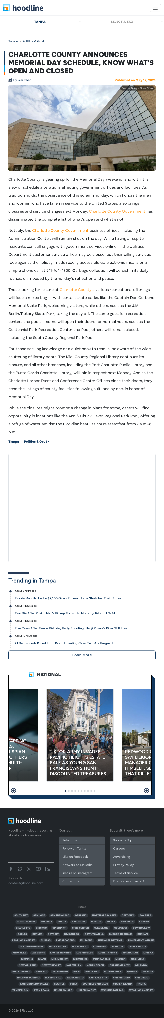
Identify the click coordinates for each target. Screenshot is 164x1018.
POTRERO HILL (113, 971)
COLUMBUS (120, 928)
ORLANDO (141, 965)
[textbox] (123, 22)
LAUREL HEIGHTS (60, 953)
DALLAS (22, 934)
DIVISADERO (71, 934)
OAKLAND (81, 915)
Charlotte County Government (117, 212)
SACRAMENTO (75, 978)
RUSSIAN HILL (53, 978)
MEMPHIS (27, 959)
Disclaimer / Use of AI (129, 881)
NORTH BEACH (95, 965)
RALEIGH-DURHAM (28, 978)
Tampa (13, 41)
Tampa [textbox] (40, 22)
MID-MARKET (59, 959)
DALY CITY (128, 915)
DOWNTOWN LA (94, 934)
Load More (82, 655)
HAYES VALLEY (57, 946)
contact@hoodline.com (25, 883)
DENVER (37, 934)
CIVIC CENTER (80, 928)
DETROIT (53, 934)
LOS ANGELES (84, 953)
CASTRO (144, 921)
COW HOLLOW (141, 928)
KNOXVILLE (19, 953)
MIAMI (42, 959)
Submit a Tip (122, 840)
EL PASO (46, 940)
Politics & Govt (33, 41)
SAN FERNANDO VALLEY (34, 984)
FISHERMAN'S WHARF (141, 940)
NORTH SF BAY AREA (104, 915)
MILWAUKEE (80, 959)
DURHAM (142, 934)
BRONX (111, 921)
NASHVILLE (137, 959)
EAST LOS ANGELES (23, 940)
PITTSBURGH (60, 971)
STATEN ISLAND (122, 984)
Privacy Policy (123, 865)
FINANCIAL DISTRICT (110, 940)
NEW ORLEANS (27, 965)
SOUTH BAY (21, 915)
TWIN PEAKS (41, 990)
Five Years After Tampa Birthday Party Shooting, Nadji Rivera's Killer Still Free (71, 628)
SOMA (73, 984)
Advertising (121, 857)
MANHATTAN (130, 953)
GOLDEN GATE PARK (32, 946)
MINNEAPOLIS (101, 959)
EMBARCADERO (65, 940)
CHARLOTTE (23, 928)
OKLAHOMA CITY (120, 965)
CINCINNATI (59, 928)
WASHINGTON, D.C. (112, 990)
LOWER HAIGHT (107, 953)
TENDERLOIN (20, 990)
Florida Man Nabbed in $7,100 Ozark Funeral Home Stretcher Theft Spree (68, 598)
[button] (13, 790)
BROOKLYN (127, 921)
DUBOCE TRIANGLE (120, 934)
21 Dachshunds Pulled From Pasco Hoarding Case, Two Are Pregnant (64, 643)
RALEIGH (148, 971)
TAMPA (141, 984)
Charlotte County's (77, 290)
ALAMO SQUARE (26, 921)
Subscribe (69, 840)
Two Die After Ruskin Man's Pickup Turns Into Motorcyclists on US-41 (65, 613)
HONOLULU (99, 946)
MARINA (148, 953)
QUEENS (132, 971)
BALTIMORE (79, 921)
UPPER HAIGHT (87, 990)
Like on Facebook (75, 857)
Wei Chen (22, 80)
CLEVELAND (101, 928)
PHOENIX (41, 971)
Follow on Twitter (75, 848)
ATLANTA (46, 921)
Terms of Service (125, 873)
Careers (119, 848)
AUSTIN (62, 921)
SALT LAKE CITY (98, 978)
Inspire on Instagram (77, 873)
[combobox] (41, 22)
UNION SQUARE (63, 990)
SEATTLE (59, 984)
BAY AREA (145, 915)
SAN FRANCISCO (59, 915)
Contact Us (70, 881)
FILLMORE (86, 940)
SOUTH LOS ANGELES (95, 984)
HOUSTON (117, 946)
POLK (76, 971)
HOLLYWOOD (79, 946)
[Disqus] (82, 507)
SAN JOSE (39, 915)
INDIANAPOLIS (137, 946)
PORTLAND (92, 971)
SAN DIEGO (141, 978)
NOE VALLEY (73, 965)
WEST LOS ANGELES (141, 990)
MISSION (120, 959)
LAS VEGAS (38, 953)
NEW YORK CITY (51, 965)
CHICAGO (41, 928)
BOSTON (96, 921)
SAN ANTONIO (121, 978)
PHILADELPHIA (21, 971)
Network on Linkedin (77, 865)
